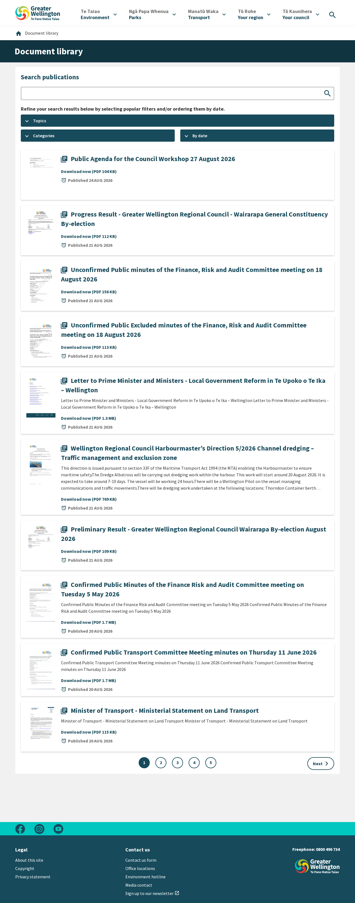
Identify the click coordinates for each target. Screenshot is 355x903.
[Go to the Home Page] (317, 866)
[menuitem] (98, 14)
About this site (29, 860)
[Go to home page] (37, 12)
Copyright (24, 868)
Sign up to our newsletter (152, 893)
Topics (39, 120)
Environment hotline (145, 876)
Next (322, 763)
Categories (43, 135)
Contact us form (140, 860)
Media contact (138, 885)
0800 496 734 (328, 849)
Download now (89, 171)
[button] (177, 121)
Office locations (140, 868)
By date (199, 135)
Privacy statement (32, 876)
